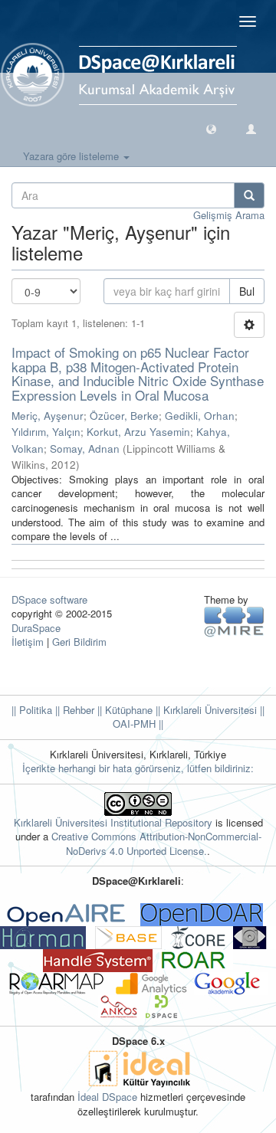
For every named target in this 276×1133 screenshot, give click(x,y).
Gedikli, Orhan (200, 415)
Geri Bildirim (79, 641)
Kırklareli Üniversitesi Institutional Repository (113, 822)
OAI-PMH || (138, 723)
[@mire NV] (234, 621)
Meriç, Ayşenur (48, 415)
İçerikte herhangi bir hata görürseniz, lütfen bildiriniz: (138, 768)
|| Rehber (73, 709)
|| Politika (32, 709)
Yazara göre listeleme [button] (72, 156)
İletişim (28, 641)
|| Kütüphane (123, 709)
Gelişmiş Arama (228, 215)
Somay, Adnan (85, 448)
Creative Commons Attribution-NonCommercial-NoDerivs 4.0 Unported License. (156, 843)
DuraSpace (36, 628)
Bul (247, 291)
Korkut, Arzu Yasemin (138, 431)
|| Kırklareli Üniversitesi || (208, 709)
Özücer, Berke (124, 415)
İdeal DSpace (107, 1096)
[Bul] (249, 195)
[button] (211, 128)
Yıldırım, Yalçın (46, 431)
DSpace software (49, 599)
